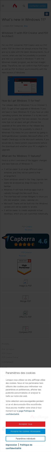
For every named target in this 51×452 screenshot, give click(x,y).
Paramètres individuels (25, 438)
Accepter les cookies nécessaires (25, 431)
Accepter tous (25, 424)
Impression (11, 445)
